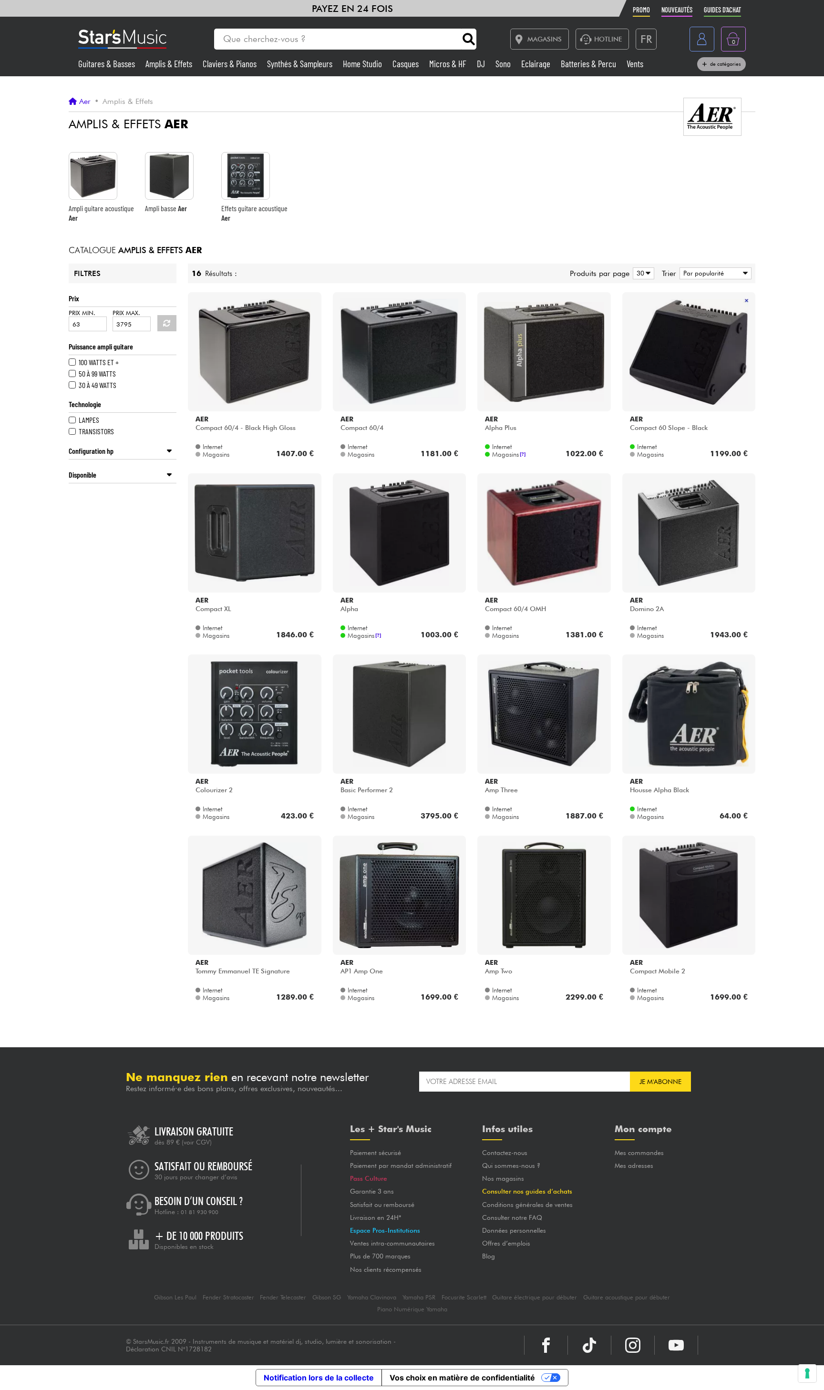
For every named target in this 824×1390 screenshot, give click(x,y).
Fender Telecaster (283, 1297)
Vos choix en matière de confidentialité (462, 1377)
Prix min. (82, 313)
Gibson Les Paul (175, 1297)
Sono (504, 63)
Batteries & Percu (589, 63)
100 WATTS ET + (99, 362)
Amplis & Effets (169, 63)
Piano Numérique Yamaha (412, 1309)
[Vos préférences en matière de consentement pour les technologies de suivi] (807, 1373)
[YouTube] (676, 1345)
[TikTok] (589, 1345)
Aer (85, 101)
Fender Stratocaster (228, 1297)
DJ (482, 63)
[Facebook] (546, 1345)
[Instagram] (632, 1345)
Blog (488, 1256)
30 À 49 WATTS (97, 384)
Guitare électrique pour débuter (534, 1297)
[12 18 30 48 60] (641, 273)
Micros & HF (448, 63)
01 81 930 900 (199, 1212)
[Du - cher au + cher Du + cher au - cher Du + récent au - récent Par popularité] (714, 273)
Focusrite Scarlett (464, 1297)
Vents (635, 63)
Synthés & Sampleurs (300, 63)
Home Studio (363, 63)
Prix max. (126, 313)
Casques (406, 63)
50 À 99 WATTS (97, 373)
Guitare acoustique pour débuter (626, 1297)
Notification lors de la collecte (319, 1377)
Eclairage (536, 63)
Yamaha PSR (418, 1297)
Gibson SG (326, 1297)
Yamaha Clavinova (371, 1297)
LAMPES (89, 419)
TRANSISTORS (96, 431)
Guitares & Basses (107, 63)
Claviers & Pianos (230, 63)
